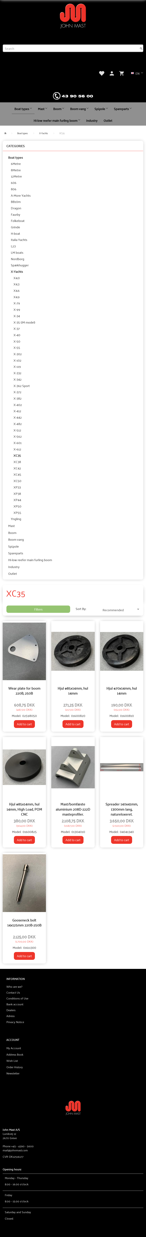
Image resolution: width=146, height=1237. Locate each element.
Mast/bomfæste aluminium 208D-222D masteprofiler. (73, 808)
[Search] (141, 48)
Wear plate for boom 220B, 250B (24, 690)
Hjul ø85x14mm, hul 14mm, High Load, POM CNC (24, 808)
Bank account (14, 1004)
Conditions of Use (17, 998)
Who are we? (14, 986)
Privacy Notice (15, 1021)
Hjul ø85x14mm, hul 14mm (73, 690)
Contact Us (13, 992)
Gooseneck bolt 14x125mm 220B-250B (24, 922)
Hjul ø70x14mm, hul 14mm (121, 690)
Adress (10, 1015)
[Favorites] (101, 73)
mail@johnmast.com (15, 1150)
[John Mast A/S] (73, 1107)
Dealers (10, 1009)
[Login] (112, 73)
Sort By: (81, 608)
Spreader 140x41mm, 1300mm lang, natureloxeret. (122, 808)
